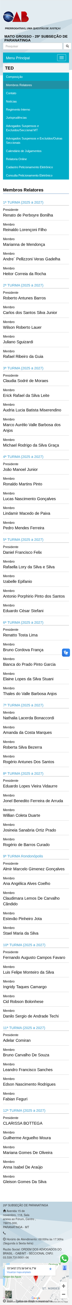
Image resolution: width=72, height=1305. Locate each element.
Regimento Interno (18, 109)
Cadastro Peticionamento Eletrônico (29, 167)
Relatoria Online (16, 159)
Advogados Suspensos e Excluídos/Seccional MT (22, 128)
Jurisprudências (16, 117)
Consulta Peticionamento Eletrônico (29, 175)
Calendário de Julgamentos (24, 151)
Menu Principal (18, 57)
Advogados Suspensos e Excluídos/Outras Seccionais (34, 140)
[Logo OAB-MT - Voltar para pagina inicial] (16, 16)
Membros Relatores (19, 85)
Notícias (11, 101)
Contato (11, 93)
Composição (14, 76)
